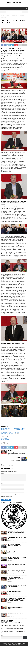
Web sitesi (3, 490)
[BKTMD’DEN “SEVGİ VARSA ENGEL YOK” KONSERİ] (4, 566)
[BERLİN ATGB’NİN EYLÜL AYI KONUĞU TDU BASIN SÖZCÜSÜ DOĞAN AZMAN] (4, 532)
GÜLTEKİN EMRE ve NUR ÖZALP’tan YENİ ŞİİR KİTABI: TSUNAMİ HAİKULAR (16, 538)
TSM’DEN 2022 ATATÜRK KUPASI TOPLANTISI (14, 592)
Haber (9, 26)
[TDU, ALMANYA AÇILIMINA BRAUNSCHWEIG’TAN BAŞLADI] (4, 546)
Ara (2, 635)
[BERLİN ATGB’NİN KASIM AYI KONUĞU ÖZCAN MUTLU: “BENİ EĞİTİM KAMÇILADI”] (4, 572)
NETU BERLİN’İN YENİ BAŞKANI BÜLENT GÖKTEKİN (5, 440)
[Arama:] (14, 11)
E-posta (3, 487)
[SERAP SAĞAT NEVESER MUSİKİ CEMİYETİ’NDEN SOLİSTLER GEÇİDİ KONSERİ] (4, 579)
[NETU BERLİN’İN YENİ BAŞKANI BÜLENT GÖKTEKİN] (4, 615)
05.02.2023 (10, 540)
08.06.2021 (10, 610)
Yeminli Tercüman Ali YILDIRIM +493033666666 (11, 502)
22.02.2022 (4, 26)
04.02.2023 (10, 547)
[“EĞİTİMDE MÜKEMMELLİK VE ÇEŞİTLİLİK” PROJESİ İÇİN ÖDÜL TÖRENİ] (4, 559)
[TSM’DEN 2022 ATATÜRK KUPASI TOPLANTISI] (4, 593)
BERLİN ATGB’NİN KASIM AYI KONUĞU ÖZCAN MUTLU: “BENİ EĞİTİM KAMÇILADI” (19, 430)
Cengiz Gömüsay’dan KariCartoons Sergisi (16, 551)
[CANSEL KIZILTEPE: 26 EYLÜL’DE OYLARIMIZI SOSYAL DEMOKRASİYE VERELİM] (4, 607)
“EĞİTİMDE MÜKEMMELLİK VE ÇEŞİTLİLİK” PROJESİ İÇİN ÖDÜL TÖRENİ (16, 558)
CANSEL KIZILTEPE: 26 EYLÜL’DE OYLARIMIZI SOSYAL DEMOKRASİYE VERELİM (15, 607)
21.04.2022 (10, 581)
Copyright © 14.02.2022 (7, 643)
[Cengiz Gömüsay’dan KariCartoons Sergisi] (4, 552)
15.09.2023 (10, 533)
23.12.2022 (10, 560)
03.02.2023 (10, 552)
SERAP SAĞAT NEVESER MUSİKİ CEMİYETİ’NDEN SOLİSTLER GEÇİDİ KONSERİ (15, 578)
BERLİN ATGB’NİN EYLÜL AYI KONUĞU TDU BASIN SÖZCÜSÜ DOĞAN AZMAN (16, 531)
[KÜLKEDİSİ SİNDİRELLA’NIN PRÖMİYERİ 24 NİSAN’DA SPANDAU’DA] (4, 587)
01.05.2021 (10, 616)
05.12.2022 (10, 566)
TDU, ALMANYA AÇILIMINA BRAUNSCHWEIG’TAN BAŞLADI (14, 545)
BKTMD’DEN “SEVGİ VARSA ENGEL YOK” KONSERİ (16, 565)
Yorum (2, 473)
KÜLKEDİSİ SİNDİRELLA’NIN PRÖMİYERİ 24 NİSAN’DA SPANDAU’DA (16, 586)
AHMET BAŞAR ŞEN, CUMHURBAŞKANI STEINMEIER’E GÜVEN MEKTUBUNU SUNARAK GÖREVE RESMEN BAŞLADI (7, 431)
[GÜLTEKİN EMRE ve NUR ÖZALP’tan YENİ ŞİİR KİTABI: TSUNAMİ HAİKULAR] (4, 539)
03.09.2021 (10, 602)
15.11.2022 (10, 573)
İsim (2, 483)
